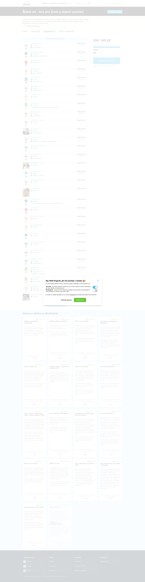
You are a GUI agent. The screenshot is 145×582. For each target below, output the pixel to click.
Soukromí (72, 295)
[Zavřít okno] (98, 280)
